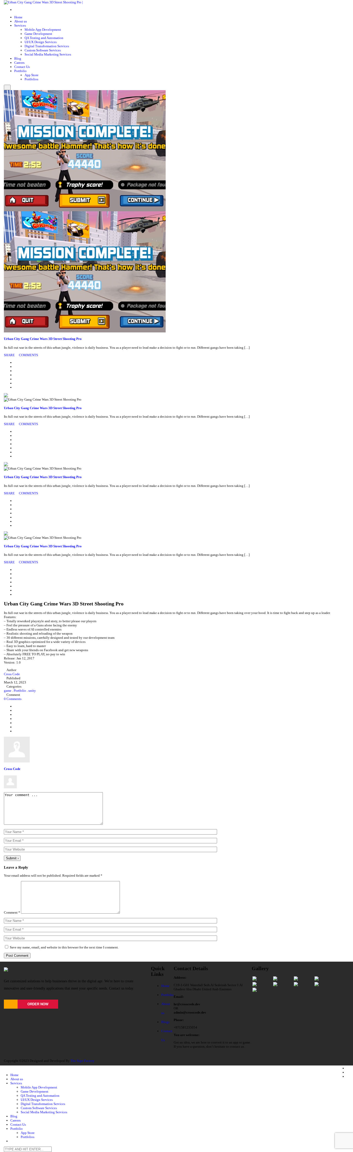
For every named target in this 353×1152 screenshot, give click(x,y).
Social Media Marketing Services (48, 54)
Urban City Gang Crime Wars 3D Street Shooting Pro (43, 339)
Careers (19, 63)
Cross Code (12, 674)
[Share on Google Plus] (15, 379)
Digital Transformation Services (47, 46)
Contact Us (22, 67)
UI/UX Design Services (41, 42)
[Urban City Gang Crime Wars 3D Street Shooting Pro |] (43, 2)
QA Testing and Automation (44, 38)
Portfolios (31, 79)
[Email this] (15, 387)
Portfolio (20, 71)
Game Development (38, 34)
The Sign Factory (83, 1061)
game (7, 690)
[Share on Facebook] (15, 362)
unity (32, 690)
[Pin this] (15, 383)
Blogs (165, 1022)
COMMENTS (28, 355)
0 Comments (12, 699)
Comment (12, 912)
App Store (32, 75)
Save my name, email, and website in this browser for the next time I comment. (64, 947)
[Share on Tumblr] (15, 375)
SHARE (10, 355)
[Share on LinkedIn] (15, 371)
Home (18, 17)
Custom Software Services (43, 50)
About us (20, 21)
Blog (17, 58)
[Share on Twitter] (15, 367)
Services (20, 25)
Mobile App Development (43, 30)
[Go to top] (5, 1054)
